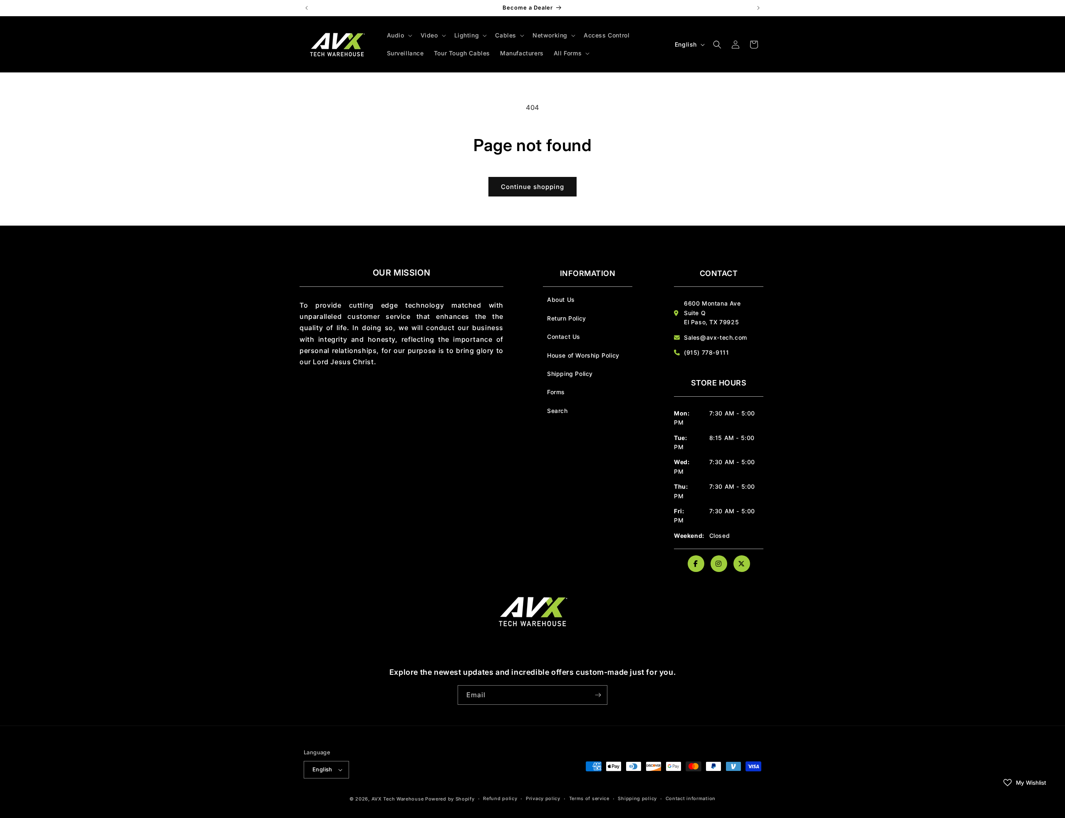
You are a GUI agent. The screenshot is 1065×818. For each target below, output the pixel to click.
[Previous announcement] (306, 8)
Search (557, 410)
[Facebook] (696, 563)
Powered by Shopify (450, 799)
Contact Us (563, 336)
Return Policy (566, 318)
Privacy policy (543, 798)
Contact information (691, 798)
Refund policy (500, 798)
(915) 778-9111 (706, 352)
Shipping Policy (570, 373)
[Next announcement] (758, 8)
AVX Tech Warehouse (398, 799)
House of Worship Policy (583, 355)
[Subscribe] (598, 695)
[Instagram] (719, 563)
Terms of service (589, 798)
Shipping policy (637, 798)
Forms (556, 391)
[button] (399, 35)
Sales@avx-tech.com (715, 337)
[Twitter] (741, 563)
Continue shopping (532, 187)
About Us (561, 299)
